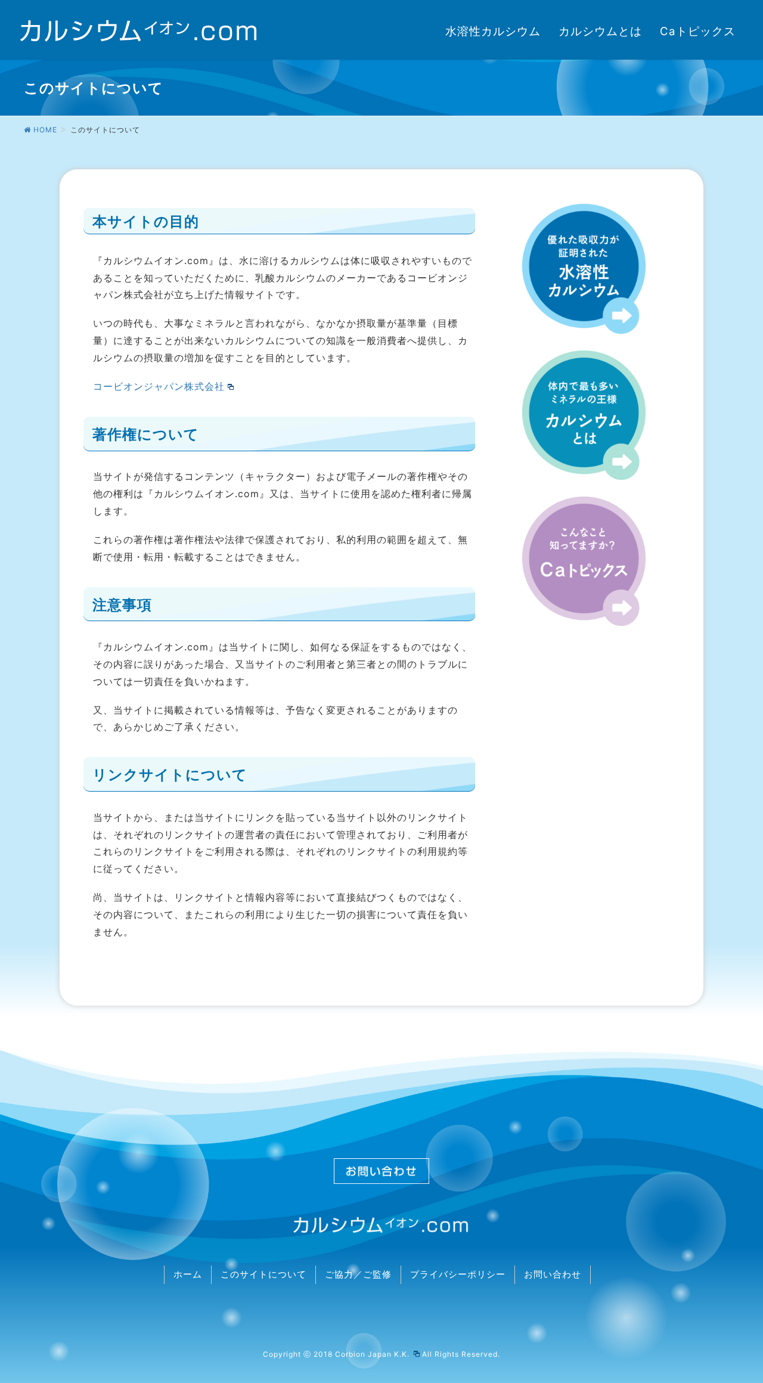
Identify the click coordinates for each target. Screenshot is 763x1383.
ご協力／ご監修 (358, 1274)
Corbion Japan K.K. (373, 1354)
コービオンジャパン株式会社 (159, 386)
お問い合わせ (552, 1274)
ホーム (187, 1274)
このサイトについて (263, 1274)
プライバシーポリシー (457, 1274)
